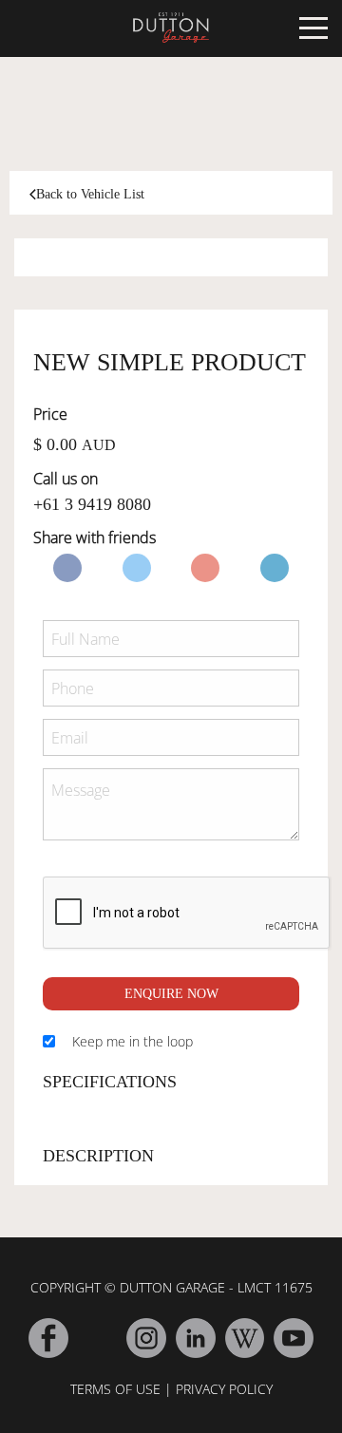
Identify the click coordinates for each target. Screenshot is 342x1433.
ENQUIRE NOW (171, 994)
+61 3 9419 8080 (92, 504)
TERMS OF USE (115, 1389)
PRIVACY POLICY (224, 1389)
